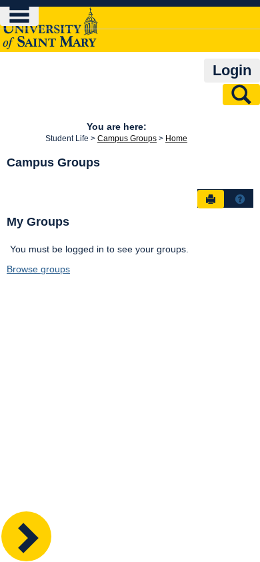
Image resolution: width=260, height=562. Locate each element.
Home (176, 138)
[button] (240, 199)
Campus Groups (127, 138)
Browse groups (38, 269)
